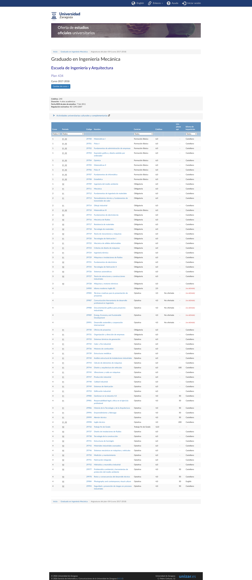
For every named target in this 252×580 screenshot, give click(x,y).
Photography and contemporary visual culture (112, 481)
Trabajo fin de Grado (102, 427)
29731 (89, 335)
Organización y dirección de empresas (109, 335)
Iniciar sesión (193, 3)
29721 (89, 262)
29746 (89, 450)
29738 (89, 436)
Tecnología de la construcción (106, 436)
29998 (89, 422)
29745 (89, 372)
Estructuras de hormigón (104, 441)
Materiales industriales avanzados (107, 446)
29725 (89, 267)
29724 (89, 253)
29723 (89, 248)
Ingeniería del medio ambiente (106, 184)
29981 (89, 401)
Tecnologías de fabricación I (105, 239)
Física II (97, 170)
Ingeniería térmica (101, 253)
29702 (89, 148)
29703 (89, 153)
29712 (89, 193)
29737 (89, 432)
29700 (89, 139)
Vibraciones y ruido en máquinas (107, 372)
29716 (89, 220)
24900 (89, 288)
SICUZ (120, 579)
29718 (89, 229)
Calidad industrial (101, 382)
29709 (89, 184)
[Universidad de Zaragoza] (65, 16)
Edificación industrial (102, 391)
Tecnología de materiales (104, 229)
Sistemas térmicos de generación (107, 339)
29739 (89, 353)
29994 (89, 486)
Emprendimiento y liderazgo (105, 413)
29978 (89, 477)
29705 (89, 165)
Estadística (98, 179)
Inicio (55, 52)
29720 (89, 239)
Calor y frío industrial (102, 344)
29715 (89, 215)
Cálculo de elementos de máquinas (108, 363)
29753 (89, 391)
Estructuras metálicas (102, 353)
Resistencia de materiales (104, 224)
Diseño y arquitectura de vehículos (108, 368)
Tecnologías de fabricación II (105, 267)
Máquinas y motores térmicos (106, 284)
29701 (89, 144)
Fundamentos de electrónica (105, 262)
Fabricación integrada (102, 460)
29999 (89, 417)
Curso (54, 129)
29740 (89, 358)
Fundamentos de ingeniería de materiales (110, 193)
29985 (89, 293)
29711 (89, 189)
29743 (89, 363)
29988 (89, 308)
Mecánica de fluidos (102, 220)
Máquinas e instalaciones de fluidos (108, 257)
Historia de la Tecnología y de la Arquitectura (112, 408)
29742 (89, 446)
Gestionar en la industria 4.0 (105, 396)
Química (97, 160)
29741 (89, 441)
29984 (89, 481)
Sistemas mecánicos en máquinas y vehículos (112, 450)
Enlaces (156, 3)
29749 (89, 386)
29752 (89, 465)
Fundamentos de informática (105, 175)
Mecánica (98, 189)
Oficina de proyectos (102, 330)
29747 (89, 377)
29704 (89, 160)
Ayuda (174, 3)
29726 (89, 272)
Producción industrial (102, 377)
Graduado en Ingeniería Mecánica (74, 52)
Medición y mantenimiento (105, 455)
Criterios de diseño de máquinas (107, 248)
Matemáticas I (100, 139)
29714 (89, 206)
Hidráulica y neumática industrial (107, 465)
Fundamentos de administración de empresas (112, 148)
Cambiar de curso (60, 86)
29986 (89, 408)
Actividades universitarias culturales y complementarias (81, 116)
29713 (89, 198)
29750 (89, 455)
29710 (89, 210)
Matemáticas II (100, 165)
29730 (89, 330)
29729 (89, 257)
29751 (89, 460)
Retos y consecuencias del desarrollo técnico (112, 477)
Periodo (65, 129)
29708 (89, 179)
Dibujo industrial (100, 206)
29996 (89, 413)
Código (89, 129)
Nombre (97, 129)
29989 (89, 315)
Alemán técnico (100, 417)
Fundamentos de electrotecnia (106, 215)
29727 (89, 276)
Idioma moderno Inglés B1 (104, 288)
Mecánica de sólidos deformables (107, 243)
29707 (89, 175)
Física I (96, 144)
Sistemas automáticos (103, 272)
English (139, 3)
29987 (89, 300)
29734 (89, 344)
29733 (89, 339)
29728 (89, 284)
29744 (89, 368)
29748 (89, 382)
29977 (89, 469)
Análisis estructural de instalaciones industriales (113, 358)
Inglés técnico (99, 422)
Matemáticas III (100, 210)
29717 (89, 224)
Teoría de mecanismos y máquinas (107, 234)
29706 (89, 170)
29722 (89, 243)
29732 (89, 427)
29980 (89, 396)
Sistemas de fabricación (103, 386)
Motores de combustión (104, 349)
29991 (89, 323)
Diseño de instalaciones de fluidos (107, 432)
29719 (89, 234)
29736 (89, 349)
